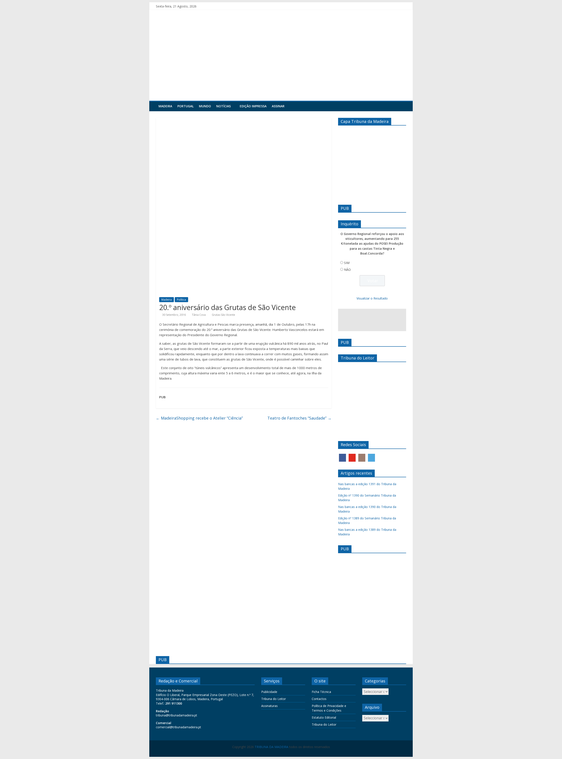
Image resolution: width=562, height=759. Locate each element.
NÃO (347, 269)
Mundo (205, 106)
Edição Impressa (253, 106)
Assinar (278, 106)
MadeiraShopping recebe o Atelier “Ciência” (199, 418)
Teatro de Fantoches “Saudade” (299, 418)
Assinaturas (269, 706)
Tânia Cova (199, 315)
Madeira (165, 106)
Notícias (223, 106)
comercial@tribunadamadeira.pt (178, 727)
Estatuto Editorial (324, 717)
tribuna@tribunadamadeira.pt (176, 715)
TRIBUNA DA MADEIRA (271, 747)
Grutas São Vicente (223, 315)
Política (181, 299)
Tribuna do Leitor (273, 699)
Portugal (185, 106)
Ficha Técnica (321, 692)
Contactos (319, 699)
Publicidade (269, 692)
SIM (346, 263)
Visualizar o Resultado (372, 298)
